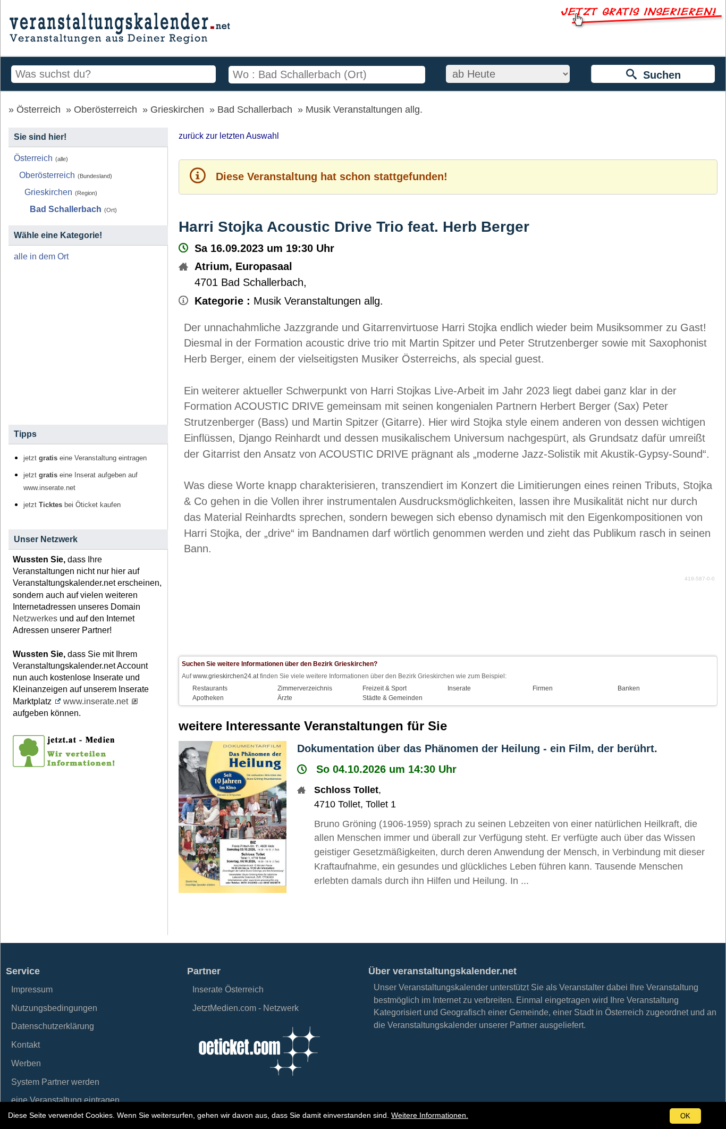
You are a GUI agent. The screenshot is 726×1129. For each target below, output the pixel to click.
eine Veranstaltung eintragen (65, 1100)
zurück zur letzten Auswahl (229, 135)
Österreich (38, 109)
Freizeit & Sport (384, 688)
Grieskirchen (177, 109)
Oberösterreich (105, 109)
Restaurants (209, 688)
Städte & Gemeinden (392, 698)
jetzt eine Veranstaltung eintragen (85, 458)
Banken (629, 688)
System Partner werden (55, 1081)
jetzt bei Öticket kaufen (72, 505)
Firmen (543, 688)
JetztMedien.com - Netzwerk (245, 1008)
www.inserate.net (95, 701)
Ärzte (284, 698)
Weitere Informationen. (429, 1115)
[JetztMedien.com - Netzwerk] (66, 763)
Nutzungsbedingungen (54, 1008)
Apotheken (208, 698)
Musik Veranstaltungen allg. (364, 109)
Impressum (32, 989)
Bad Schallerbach (254, 109)
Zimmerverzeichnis (304, 688)
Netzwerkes (35, 618)
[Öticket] (258, 1078)
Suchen (659, 75)
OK (685, 1116)
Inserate (459, 688)
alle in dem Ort (41, 256)
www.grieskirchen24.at (225, 676)
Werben (26, 1063)
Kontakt (25, 1044)
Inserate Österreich (228, 989)
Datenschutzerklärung (52, 1026)
